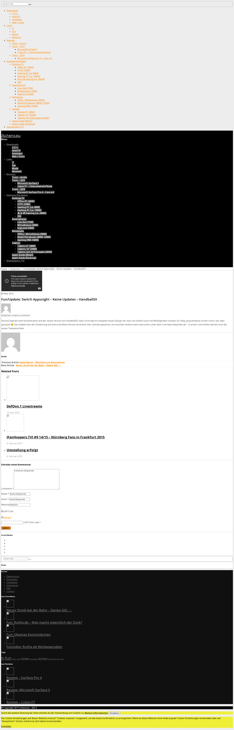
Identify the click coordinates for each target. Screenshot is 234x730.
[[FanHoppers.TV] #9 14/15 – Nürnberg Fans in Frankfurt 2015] (120, 423)
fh (2, 658)
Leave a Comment (21, 315)
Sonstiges (17, 19)
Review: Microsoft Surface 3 (28, 690)
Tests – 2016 (18, 55)
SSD (19, 82)
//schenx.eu (10, 135)
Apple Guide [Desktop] (23, 123)
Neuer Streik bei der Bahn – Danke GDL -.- (38, 365)
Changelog (11, 582)
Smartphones (19, 85)
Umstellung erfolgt (22, 450)
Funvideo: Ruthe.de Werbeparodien (34, 646)
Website (5, 504)
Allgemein (15, 268)
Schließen (6, 726)
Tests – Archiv (19, 43)
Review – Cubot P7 (20, 702)
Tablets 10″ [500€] (26, 115)
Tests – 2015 (18, 46)
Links (9, 25)
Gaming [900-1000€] (27, 106)
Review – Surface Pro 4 (24, 677)
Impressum (12, 585)
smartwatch (34, 659)
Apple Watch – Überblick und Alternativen (42, 362)
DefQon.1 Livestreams (24, 406)
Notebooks (17, 97)
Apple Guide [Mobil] (22, 120)
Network (16, 37)
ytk (58, 659)
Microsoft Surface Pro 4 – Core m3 (34, 58)
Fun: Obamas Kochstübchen (28, 634)
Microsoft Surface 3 (27, 49)
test (55, 659)
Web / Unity (18, 22)
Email (5, 499)
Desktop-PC (18, 64)
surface (43, 658)
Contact (10, 591)
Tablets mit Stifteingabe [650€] (33, 117)
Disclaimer (11, 579)
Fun (14, 31)
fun (8, 658)
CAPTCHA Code (31, 522)
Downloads (12, 10)
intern (14, 659)
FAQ (8, 588)
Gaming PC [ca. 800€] (28, 73)
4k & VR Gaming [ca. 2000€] (31, 79)
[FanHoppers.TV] (15, 126)
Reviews (10, 40)
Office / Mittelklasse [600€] (31, 100)
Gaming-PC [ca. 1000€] (28, 76)
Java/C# (16, 16)
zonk (61, 659)
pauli (18, 659)
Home (4, 268)
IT (13, 28)
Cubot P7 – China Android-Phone (34, 52)
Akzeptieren (114, 713)
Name (5, 493)
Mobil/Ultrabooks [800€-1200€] (33, 103)
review (25, 658)
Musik (15, 34)
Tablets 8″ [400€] (26, 112)
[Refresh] (6, 517)
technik (50, 659)
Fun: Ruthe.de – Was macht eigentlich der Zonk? (44, 622)
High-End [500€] (25, 94)
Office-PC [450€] (25, 67)
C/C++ (15, 13)
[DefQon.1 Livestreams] (120, 388)
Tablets (16, 109)
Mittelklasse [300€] (27, 91)
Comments (7, 488)
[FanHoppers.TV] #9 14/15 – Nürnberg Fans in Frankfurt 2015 (56, 437)
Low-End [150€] (25, 88)
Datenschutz (12, 576)
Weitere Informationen (96, 712)
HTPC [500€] (23, 70)
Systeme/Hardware (16, 61)
